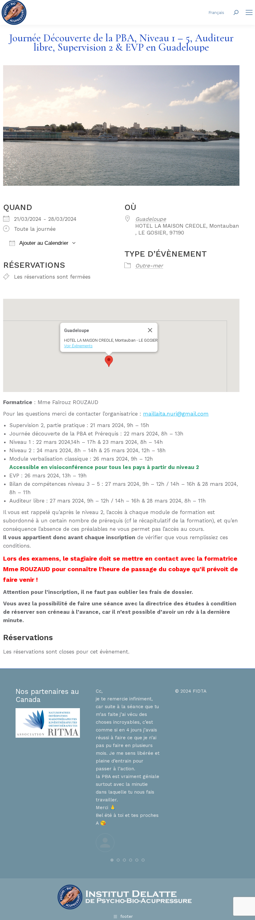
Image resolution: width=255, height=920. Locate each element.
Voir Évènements (78, 346)
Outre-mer (149, 265)
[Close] (150, 330)
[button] (109, 361)
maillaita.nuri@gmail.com (176, 414)
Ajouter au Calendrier (43, 243)
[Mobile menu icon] (249, 12)
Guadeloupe (150, 219)
